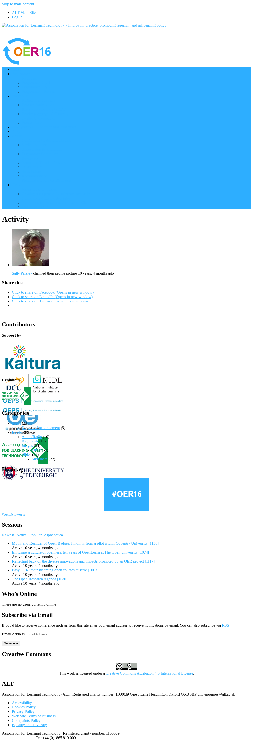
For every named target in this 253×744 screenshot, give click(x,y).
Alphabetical (54, 535)
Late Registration (35, 207)
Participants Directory (39, 100)
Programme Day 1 (36, 82)
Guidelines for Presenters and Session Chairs (56, 203)
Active (21, 535)
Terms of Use (32, 167)
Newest (8, 535)
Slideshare (40, 459)
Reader (17, 432)
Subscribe (11, 643)
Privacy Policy (23, 711)
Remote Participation (38, 105)
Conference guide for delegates (46, 198)
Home (16, 69)
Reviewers (30, 158)
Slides (26, 454)
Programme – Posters (38, 91)
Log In (17, 17)
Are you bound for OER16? (44, 109)
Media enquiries (34, 145)
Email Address (14, 634)
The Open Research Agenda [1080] (39, 579)
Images (27, 445)
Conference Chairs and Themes (46, 140)
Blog (16, 131)
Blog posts (30, 441)
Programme (21, 74)
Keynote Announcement (41, 428)
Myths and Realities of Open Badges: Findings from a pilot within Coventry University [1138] (85, 543)
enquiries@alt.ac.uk (17, 738)
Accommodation (35, 176)
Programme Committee (40, 154)
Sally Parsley (22, 273)
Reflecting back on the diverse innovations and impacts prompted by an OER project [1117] (83, 561)
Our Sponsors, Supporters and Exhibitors (44, 127)
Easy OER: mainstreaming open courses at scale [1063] (55, 570)
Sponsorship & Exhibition (42, 149)
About (17, 136)
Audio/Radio (32, 437)
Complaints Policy (26, 720)
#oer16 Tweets (13, 514)
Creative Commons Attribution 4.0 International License (149, 673)
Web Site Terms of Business (34, 716)
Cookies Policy (24, 707)
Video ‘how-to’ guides (39, 189)
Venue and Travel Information (45, 163)
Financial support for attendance (47, 180)
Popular (35, 535)
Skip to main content (18, 4)
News (16, 423)
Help (16, 185)
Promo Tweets (33, 123)
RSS (225, 625)
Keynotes (29, 78)
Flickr (36, 450)
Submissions (31, 171)
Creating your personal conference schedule (56, 194)
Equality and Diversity (29, 725)
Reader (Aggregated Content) (45, 114)
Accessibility (22, 703)
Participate (20, 96)
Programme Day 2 (36, 87)
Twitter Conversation (38, 118)
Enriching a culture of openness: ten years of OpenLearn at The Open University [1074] (80, 552)
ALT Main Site (24, 12)
